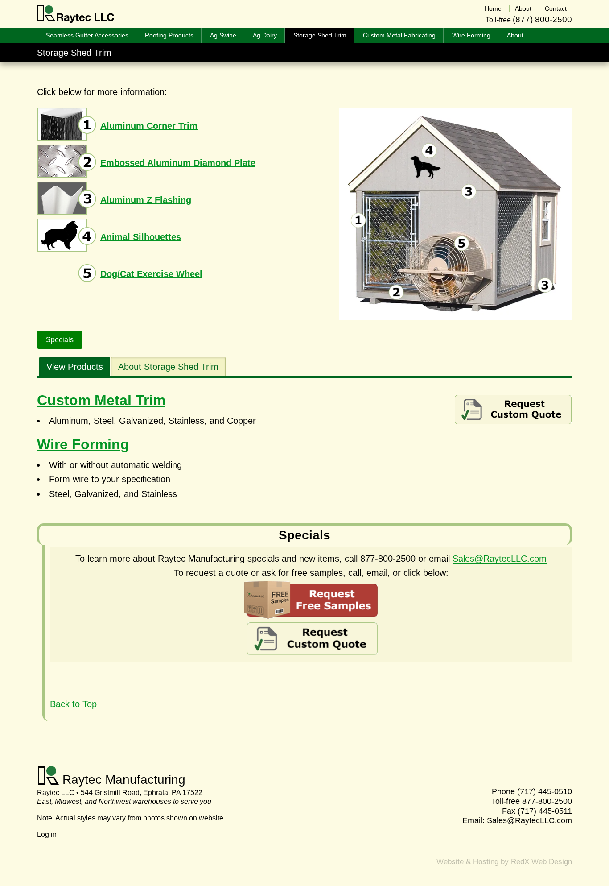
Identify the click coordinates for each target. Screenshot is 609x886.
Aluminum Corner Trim (149, 126)
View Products (74, 367)
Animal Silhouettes (140, 237)
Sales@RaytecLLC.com (500, 558)
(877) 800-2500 (542, 19)
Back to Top (73, 704)
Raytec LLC (76, 14)
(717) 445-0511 (545, 811)
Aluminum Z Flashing (145, 200)
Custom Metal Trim (101, 400)
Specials (60, 340)
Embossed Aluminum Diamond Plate (177, 163)
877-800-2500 (547, 801)
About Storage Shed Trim (168, 367)
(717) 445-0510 (544, 791)
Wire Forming (83, 444)
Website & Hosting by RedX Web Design (504, 861)
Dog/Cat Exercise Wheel (151, 274)
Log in (47, 834)
